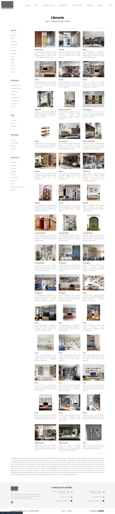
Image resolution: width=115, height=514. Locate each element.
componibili (14, 143)
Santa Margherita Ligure (18, 187)
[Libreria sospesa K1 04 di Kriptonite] (93, 372)
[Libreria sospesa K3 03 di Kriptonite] (93, 282)
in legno (13, 94)
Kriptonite (13, 54)
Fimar (12, 47)
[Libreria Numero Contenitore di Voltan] (69, 99)
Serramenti (90, 5)
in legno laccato (15, 97)
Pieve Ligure (14, 178)
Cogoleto (13, 171)
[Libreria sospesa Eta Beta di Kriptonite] (93, 193)
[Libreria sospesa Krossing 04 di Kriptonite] (69, 252)
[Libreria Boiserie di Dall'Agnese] (45, 161)
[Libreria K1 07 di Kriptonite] (93, 342)
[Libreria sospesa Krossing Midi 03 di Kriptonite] (69, 223)
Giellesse (13, 50)
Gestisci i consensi (17, 513)
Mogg (12, 60)
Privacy (3, 513)
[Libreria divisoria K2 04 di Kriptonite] (93, 312)
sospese (13, 149)
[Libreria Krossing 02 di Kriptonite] (45, 282)
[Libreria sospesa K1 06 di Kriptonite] (45, 372)
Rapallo (13, 181)
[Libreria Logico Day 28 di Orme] (45, 432)
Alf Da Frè (13, 35)
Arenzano (13, 162)
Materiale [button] (15, 80)
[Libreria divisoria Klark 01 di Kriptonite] (69, 193)
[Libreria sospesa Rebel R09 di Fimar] (45, 99)
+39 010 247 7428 (64, 497)
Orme (12, 63)
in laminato (14, 91)
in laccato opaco (16, 88)
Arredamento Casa (48, 5)
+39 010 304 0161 (97, 497)
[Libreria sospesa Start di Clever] (69, 131)
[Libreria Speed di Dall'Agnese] (69, 161)
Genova (13, 174)
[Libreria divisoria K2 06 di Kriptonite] (45, 312)
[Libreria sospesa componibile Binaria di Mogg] (93, 39)
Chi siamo (27, 5)
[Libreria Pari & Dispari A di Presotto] (93, 99)
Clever (13, 38)
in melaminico (15, 100)
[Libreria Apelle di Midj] (45, 131)
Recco (12, 184)
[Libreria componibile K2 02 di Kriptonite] (69, 342)
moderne (13, 126)
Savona (13, 190)
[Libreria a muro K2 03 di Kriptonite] (45, 342)
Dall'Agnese (14, 41)
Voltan (13, 72)
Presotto (13, 69)
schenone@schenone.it (63, 501)
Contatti (110, 5)
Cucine (36, 5)
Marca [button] (13, 30)
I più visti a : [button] (15, 157)
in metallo (14, 103)
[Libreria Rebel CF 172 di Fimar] (93, 161)
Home (47, 21)
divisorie (13, 146)
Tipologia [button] (15, 135)
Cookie (8, 513)
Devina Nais (14, 44)
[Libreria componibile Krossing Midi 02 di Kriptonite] (93, 223)
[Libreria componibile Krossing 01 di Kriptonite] (69, 282)
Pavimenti (100, 5)
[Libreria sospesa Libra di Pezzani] (93, 432)
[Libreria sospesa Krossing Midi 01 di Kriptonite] (45, 252)
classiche (13, 120)
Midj (12, 57)
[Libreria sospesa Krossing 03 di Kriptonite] (93, 252)
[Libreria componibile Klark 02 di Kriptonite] (45, 193)
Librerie (67, 21)
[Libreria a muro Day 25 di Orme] (69, 69)
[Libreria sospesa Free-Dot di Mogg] (69, 39)
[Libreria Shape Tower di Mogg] (45, 39)
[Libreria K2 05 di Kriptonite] (69, 312)
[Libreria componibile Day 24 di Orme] (93, 69)
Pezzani (13, 66)
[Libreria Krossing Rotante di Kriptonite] (45, 223)
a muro (13, 140)
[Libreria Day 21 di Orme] (69, 402)
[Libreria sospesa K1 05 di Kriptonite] (69, 372)
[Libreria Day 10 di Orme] (93, 402)
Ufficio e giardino (77, 5)
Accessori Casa (63, 5)
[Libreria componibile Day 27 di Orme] (45, 69)
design (13, 123)
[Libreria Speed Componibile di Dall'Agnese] (93, 131)
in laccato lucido (16, 85)
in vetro (13, 107)
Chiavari (13, 168)
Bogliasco (13, 165)
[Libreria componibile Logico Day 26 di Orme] (69, 432)
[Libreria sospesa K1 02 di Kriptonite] (45, 402)
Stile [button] (12, 115)
